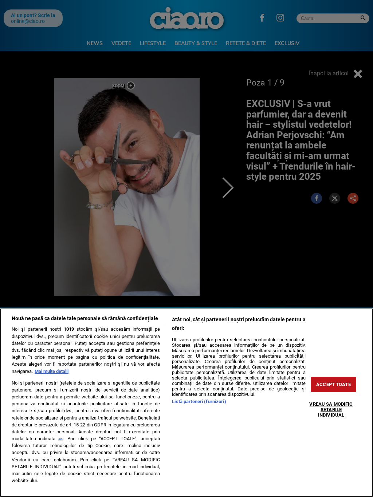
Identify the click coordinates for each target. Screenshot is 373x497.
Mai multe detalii (51, 371)
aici (60, 439)
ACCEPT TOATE (333, 384)
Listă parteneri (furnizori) (199, 401)
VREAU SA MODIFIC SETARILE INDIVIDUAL (331, 409)
